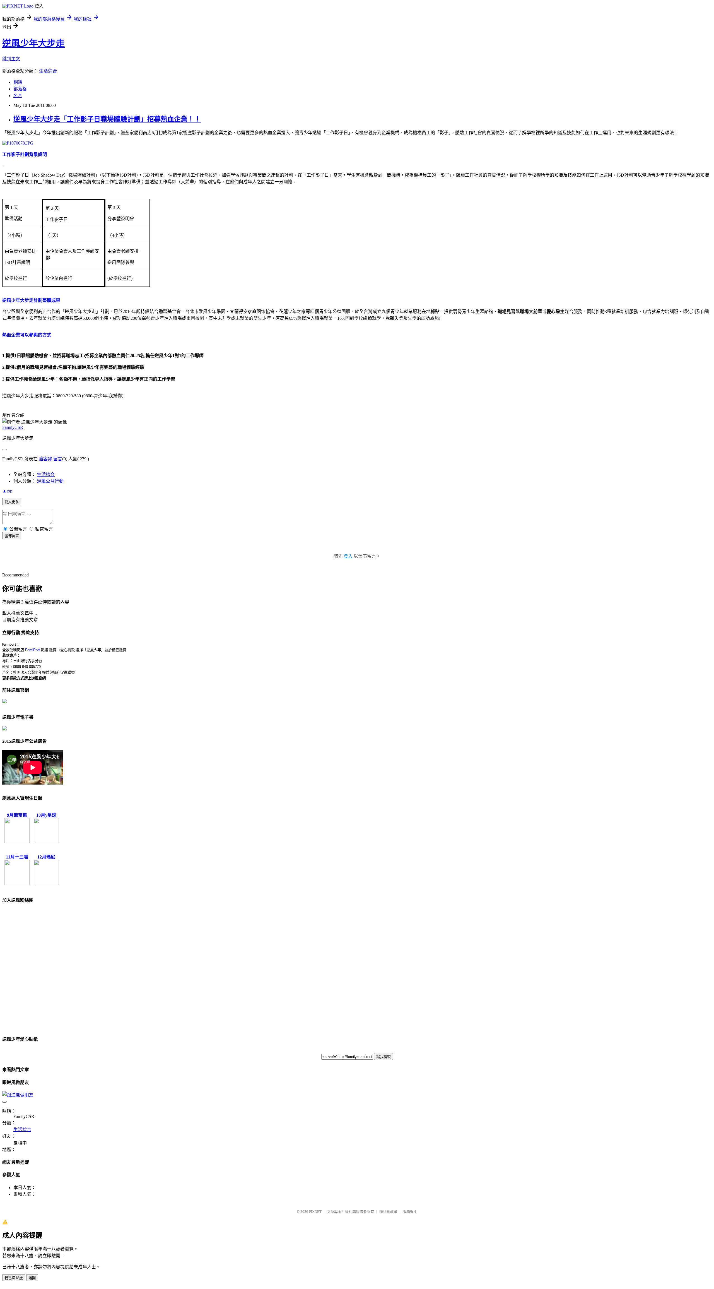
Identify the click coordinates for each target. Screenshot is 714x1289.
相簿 (17, 82)
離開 (32, 1278)
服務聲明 (410, 1211)
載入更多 (11, 502)
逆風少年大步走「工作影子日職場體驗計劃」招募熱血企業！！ (107, 119)
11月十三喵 (17, 857)
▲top (7, 491)
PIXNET (315, 1211)
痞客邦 (45, 458)
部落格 (20, 88)
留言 (57, 458)
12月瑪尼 (46, 857)
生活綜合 (48, 71)
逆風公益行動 (50, 481)
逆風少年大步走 (33, 43)
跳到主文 (11, 58)
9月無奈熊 (17, 815)
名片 (17, 95)
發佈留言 (11, 536)
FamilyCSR (12, 427)
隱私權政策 (388, 1211)
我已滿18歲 (13, 1278)
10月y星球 (46, 815)
